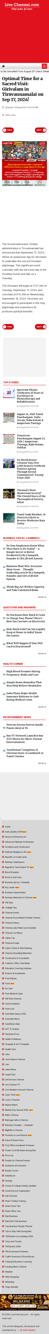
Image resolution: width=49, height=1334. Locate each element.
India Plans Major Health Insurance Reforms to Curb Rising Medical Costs (22, 696)
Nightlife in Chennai (13, 1130)
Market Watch (11, 1105)
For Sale (9, 988)
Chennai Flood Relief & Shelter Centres (22, 918)
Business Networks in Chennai (19, 897)
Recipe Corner (11, 1170)
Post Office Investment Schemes (19, 1145)
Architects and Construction (17, 847)
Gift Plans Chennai (13, 998)
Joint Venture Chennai (15, 1059)
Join (7, 1064)
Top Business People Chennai (18, 1226)
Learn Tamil (10, 1095)
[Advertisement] (24, 37)
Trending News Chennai (15, 1267)
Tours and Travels (13, 1241)
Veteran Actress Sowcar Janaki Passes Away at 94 (24, 726)
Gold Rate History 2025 (15, 1014)
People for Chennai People (17, 1160)
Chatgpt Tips (11, 907)
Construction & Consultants (17, 958)
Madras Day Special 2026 (17, 1110)
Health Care (10, 1049)
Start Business (11, 1216)
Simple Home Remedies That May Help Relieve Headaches (24, 684)
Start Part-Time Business (16, 1221)
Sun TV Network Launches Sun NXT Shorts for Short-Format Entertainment (24, 739)
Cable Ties (10, 938)
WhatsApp (9, 1282)
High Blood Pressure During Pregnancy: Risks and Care (23, 673)
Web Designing (12, 1277)
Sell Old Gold (11, 1196)
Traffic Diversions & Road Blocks (19, 1256)
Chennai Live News (13, 933)
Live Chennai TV (12, 1084)
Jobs (7, 1054)
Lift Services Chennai (14, 1079)
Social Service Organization (17, 1191)
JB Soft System (27, 1330)
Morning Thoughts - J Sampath (19, 1125)
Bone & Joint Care (13, 877)
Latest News (10, 1069)
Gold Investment (12, 1004)
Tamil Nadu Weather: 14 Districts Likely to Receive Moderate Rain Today (31, 519)
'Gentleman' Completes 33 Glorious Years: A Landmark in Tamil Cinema (24, 753)
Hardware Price (12, 1034)
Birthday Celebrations (14, 862)
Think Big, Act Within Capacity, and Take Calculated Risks (25, 588)
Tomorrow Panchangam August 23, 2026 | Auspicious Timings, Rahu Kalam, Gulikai (31, 441)
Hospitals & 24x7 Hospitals (17, 1044)
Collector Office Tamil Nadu (17, 963)
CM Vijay (9, 902)
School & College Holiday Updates (20, 1186)
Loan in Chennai (12, 1100)
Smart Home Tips (13, 1206)
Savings (8, 1181)
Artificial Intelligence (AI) (16, 852)
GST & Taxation (12, 1029)
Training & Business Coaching (18, 1261)
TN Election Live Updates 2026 (19, 1236)
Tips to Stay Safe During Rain (18, 1231)
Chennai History (12, 923)
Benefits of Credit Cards (16, 857)
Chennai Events (12, 912)
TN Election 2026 (13, 1246)
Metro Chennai (11, 1115)
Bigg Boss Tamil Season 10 (17, 867)
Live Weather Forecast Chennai (19, 1089)
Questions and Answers (15, 1165)
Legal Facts (10, 1074)
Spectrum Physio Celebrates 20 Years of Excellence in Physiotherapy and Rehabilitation (30, 395)
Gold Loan (9, 1009)
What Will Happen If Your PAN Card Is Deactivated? (24, 645)
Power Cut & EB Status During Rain (20, 1150)
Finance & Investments (15, 973)
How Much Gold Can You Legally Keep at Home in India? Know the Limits (25, 632)
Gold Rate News (12, 1019)
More (41, 597)
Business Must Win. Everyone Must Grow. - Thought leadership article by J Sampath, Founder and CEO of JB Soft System (25, 573)
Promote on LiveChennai (16, 1135)
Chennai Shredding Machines (18, 953)
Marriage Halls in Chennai (16, 1120)
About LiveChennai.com (15, 837)
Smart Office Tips (13, 1211)
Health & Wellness (13, 1039)
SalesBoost (10, 1175)
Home (7, 826)
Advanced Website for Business (19, 842)
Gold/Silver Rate (12, 1024)
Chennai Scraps (12, 943)
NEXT (39, 130)
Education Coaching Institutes (18, 968)
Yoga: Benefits (11, 1287)
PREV (9, 130)
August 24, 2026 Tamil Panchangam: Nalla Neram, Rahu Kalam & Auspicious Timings (30, 419)
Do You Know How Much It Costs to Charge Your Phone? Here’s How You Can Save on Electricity (25, 618)
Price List (9, 1155)
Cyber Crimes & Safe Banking (18, 948)
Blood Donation (12, 872)
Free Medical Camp (14, 993)
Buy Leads (10, 887)
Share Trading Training (15, 1201)
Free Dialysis (11, 978)
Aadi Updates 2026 (13, 832)
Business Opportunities (15, 892)
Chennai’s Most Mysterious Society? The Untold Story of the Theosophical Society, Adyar (31, 496)
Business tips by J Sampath (17, 882)
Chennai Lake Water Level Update (20, 928)
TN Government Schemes (16, 1251)
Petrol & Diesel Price (14, 1140)
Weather (9, 1272)
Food (7, 983)
